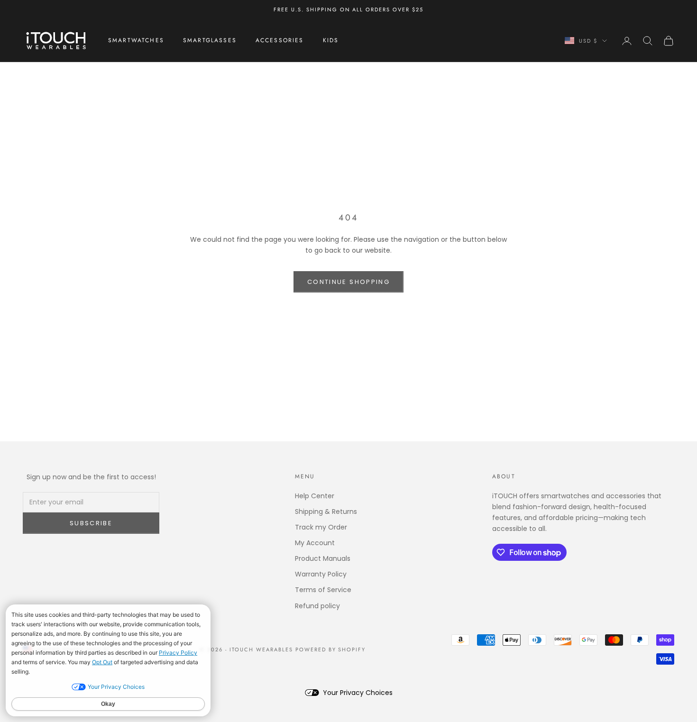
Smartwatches (136, 41)
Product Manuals (322, 558)
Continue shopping (348, 281)
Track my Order (321, 527)
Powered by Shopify (330, 649)
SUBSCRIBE (91, 523)
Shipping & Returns (326, 511)
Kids (331, 41)
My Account (315, 543)
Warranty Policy (321, 574)
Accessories (280, 41)
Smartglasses (210, 41)
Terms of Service (323, 589)
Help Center (314, 496)
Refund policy (317, 606)
